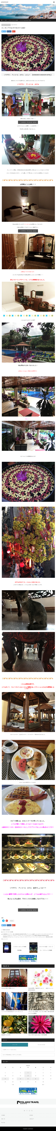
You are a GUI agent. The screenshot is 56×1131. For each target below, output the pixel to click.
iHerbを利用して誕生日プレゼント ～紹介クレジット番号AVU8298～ (40, 989)
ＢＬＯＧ (3, 1122)
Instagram (29, 1110)
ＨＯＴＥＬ (10, 934)
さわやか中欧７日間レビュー (8, 988)
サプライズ (46, 934)
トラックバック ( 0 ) (41, 1044)
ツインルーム (16, 936)
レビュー (44, 936)
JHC (14, 934)
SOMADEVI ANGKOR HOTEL (21, 934)
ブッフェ (33, 936)
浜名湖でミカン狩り (6, 1034)
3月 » (43, 1084)
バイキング (21, 936)
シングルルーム (9, 935)
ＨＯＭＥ (3, 1115)
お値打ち (33, 934)
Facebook (27, 1110)
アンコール (29, 934)
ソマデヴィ (15, 935)
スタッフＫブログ (6, 24)
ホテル (40, 936)
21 (35, 1078)
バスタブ (26, 936)
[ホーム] (1, 19)
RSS (32, 1110)
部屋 (52, 936)
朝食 (47, 936)
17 (5, 1078)
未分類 (11, 931)
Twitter (24, 1110)
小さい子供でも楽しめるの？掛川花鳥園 (37, 1034)
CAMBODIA (5, 934)
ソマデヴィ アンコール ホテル (28, 122)
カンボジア (38, 934)
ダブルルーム (10, 936)
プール (29, 936)
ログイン (14, 1054)
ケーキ (42, 934)
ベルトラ (37, 936)
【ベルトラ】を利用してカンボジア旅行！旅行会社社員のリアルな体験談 (41, 1012)
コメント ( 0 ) (14, 1044)
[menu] (54, 2)
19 (20, 1078)
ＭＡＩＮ (3, 1118)
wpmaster (8, 929)
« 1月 (13, 1084)
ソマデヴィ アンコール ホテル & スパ (24, 935)
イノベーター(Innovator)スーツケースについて (12, 1011)
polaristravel (30, 1128)
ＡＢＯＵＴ (31, 1118)
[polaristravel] (26, 2)
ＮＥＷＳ (31, 1115)
